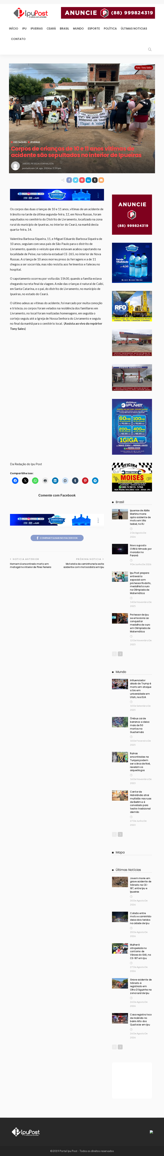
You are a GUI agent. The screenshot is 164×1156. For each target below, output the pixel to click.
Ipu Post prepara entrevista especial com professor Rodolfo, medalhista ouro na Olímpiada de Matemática (140, 583)
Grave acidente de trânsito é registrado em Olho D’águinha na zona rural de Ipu (141, 986)
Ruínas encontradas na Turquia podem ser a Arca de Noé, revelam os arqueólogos (140, 762)
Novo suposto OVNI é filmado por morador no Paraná (141, 550)
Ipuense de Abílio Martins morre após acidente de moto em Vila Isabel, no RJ (140, 517)
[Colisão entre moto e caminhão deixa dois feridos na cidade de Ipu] (120, 917)
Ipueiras (37, 29)
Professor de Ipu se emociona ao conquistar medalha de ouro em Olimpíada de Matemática (140, 623)
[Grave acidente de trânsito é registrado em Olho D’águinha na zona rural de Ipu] (120, 983)
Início (13, 29)
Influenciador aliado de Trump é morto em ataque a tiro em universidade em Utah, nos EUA (140, 689)
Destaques (20, 142)
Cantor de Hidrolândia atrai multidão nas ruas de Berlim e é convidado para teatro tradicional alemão (140, 802)
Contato (18, 39)
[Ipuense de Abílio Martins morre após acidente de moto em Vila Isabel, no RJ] (120, 514)
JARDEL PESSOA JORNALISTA (38, 163)
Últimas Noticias (134, 29)
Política (110, 29)
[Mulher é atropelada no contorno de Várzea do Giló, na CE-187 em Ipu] (120, 948)
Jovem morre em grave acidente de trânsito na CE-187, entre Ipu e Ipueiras (140, 885)
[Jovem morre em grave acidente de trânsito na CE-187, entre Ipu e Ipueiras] (120, 882)
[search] (150, 49)
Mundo (78, 29)
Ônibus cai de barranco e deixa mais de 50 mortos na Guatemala (139, 725)
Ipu (24, 29)
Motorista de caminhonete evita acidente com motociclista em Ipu (83, 565)
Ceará (51, 29)
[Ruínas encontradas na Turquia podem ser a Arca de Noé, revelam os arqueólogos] (120, 757)
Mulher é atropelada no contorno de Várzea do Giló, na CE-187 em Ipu (140, 951)
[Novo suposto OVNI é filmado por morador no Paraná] (120, 549)
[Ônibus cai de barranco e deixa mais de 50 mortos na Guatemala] (120, 722)
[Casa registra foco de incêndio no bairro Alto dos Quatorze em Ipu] (120, 1018)
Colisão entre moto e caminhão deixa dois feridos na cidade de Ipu (140, 918)
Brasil (64, 29)
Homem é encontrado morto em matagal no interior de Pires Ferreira (30, 565)
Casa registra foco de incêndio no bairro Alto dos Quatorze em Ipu (141, 1019)
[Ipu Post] (26, 1131)
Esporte (94, 29)
